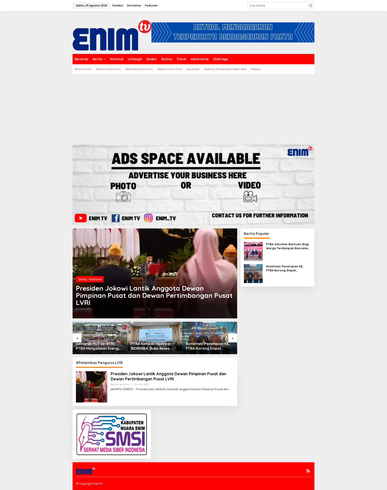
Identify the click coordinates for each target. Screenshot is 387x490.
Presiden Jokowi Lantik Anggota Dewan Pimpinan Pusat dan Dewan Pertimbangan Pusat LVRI (154, 295)
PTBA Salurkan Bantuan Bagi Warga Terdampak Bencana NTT (287, 246)
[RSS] (308, 471)
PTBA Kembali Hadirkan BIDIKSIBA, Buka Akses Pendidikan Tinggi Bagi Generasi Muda (151, 346)
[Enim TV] (112, 32)
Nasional (95, 279)
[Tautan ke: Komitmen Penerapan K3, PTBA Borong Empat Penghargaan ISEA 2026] (253, 273)
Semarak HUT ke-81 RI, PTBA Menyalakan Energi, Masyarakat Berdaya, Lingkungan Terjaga (98, 346)
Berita (82, 279)
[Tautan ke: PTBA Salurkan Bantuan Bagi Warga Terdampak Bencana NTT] (253, 251)
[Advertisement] (193, 107)
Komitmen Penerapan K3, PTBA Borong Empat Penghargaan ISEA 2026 (207, 346)
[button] (310, 5)
